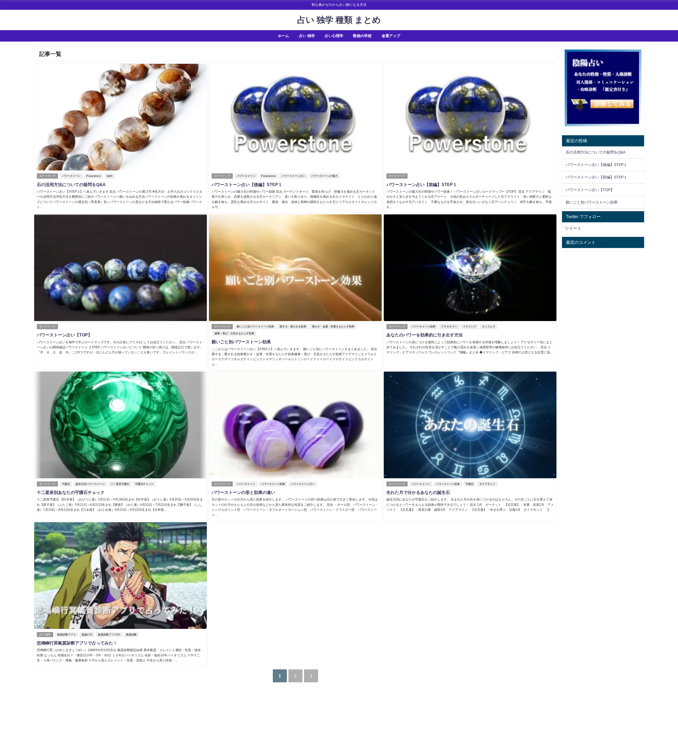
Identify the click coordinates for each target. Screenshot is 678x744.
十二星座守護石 (120, 484)
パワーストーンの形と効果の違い (243, 492)
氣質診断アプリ (66, 634)
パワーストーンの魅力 (324, 176)
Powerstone (93, 176)
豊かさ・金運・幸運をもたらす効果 (333, 326)
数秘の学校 (362, 36)
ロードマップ (47, 176)
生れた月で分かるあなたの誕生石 (418, 492)
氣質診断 (131, 634)
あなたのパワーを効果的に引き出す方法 (424, 335)
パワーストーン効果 (423, 326)
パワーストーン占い (293, 176)
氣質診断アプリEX (109, 634)
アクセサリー (449, 326)
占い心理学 (334, 36)
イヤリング (469, 326)
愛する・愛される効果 (293, 326)
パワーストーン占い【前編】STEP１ (421, 184)
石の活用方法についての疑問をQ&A (71, 184)
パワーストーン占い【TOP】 (64, 335)
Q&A (110, 176)
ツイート (573, 228)
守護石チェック (144, 484)
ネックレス (488, 326)
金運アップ (391, 36)
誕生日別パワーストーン (90, 484)
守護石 (66, 484)
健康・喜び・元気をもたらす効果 (234, 333)
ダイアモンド (487, 484)
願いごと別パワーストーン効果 (255, 326)
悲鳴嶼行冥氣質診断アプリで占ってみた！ (77, 643)
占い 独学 (307, 36)
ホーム (283, 36)
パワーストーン (71, 176)
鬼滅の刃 (87, 634)
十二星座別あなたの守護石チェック (71, 492)
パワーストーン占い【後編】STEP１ (247, 184)
